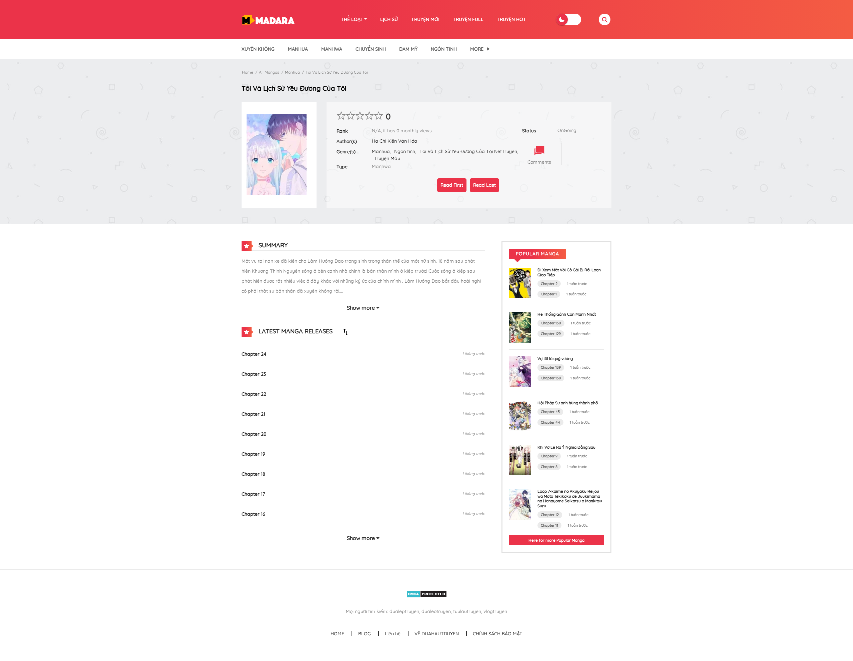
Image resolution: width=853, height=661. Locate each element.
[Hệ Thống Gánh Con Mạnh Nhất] (520, 327)
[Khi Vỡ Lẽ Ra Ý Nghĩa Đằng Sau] (520, 460)
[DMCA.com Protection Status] (427, 594)
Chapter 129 (551, 333)
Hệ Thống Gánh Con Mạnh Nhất (566, 314)
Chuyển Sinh (371, 49)
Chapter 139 (551, 367)
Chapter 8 (549, 466)
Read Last (484, 185)
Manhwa (331, 49)
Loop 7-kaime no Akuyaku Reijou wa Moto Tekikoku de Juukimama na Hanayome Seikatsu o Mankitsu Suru (569, 498)
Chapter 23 (254, 374)
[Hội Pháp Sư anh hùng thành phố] (520, 415)
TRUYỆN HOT (511, 19)
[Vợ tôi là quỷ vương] (520, 371)
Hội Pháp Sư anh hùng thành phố (567, 402)
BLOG (364, 634)
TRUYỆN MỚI (425, 19)
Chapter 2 (549, 283)
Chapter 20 (254, 434)
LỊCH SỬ (389, 19)
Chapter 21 (253, 414)
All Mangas (269, 72)
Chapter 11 (549, 525)
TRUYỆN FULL (468, 19)
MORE (476, 49)
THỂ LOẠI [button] (352, 19)
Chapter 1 (549, 294)
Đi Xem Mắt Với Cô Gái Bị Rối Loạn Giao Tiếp (569, 272)
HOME (337, 634)
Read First (451, 185)
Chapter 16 (253, 514)
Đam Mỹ (408, 49)
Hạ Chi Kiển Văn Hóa (394, 141)
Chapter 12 (550, 514)
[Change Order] (345, 332)
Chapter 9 (549, 456)
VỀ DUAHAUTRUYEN (437, 634)
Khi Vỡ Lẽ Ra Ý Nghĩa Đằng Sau (566, 447)
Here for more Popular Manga (556, 540)
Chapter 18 (253, 474)
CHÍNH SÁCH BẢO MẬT (497, 634)
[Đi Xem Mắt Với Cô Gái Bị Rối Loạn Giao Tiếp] (520, 283)
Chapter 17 (253, 494)
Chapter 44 (550, 422)
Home (247, 72)
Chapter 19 (253, 454)
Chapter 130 (551, 323)
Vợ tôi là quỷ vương (555, 358)
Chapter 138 (551, 378)
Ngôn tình (404, 151)
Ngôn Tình (444, 49)
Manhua (298, 49)
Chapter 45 (550, 411)
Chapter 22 (254, 394)
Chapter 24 (254, 354)
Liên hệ (393, 634)
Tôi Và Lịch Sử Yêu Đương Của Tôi (337, 72)
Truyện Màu (387, 158)
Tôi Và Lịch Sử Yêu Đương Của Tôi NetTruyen (468, 151)
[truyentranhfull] (268, 19)
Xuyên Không (258, 49)
